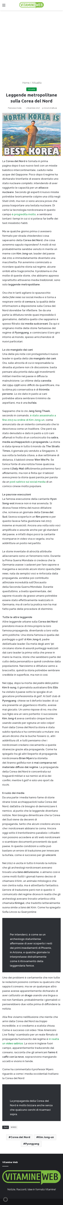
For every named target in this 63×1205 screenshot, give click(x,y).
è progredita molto (24, 214)
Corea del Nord (20, 1137)
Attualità (36, 82)
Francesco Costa (14, 108)
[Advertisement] (31, 43)
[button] (5, 1199)
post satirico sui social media (28, 481)
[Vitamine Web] (31, 5)
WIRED (13, 1127)
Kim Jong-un (46, 1137)
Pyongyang (32, 1143)
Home (25, 82)
